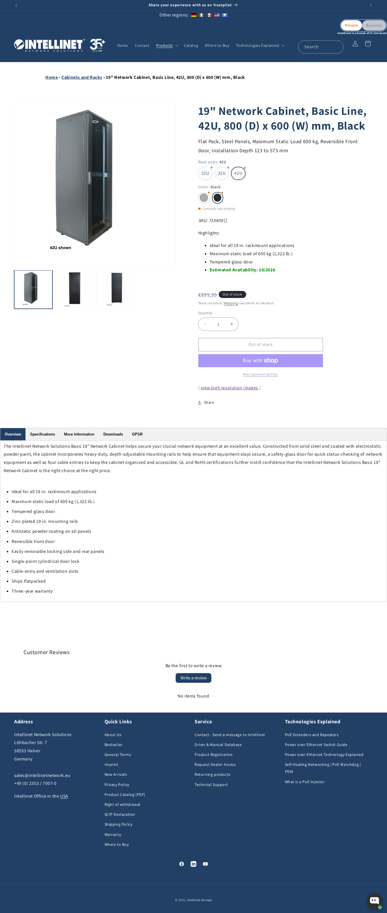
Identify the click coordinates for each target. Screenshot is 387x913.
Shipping (231, 303)
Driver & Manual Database (218, 744)
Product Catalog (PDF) (125, 794)
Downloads (113, 434)
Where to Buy (117, 844)
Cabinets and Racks (81, 77)
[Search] (337, 47)
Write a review (193, 678)
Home (51, 77)
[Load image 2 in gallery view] (74, 289)
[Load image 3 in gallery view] (115, 289)
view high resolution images (229, 388)
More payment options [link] (260, 374)
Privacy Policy (117, 784)
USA (64, 796)
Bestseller (114, 744)
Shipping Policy (119, 824)
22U (205, 173)
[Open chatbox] (374, 901)
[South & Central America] (224, 15)
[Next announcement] (371, 5)
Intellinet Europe (199, 900)
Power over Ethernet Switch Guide (316, 744)
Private (351, 25)
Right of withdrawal (123, 804)
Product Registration (214, 754)
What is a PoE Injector (305, 781)
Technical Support (211, 784)
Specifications (42, 434)
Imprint (111, 764)
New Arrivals (116, 774)
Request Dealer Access (215, 764)
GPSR (137, 434)
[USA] (217, 15)
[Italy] (201, 15)
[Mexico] (209, 15)
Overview (13, 434)
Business (374, 25)
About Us (113, 734)
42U (238, 173)
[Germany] (194, 15)
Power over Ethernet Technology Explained (324, 754)
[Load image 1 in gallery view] (33, 289)
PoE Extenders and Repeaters (312, 734)
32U (222, 173)
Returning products (213, 774)
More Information (79, 434)
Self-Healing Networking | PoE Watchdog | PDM (323, 768)
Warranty (113, 834)
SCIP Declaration (120, 814)
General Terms (118, 754)
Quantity (205, 312)
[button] (166, 45)
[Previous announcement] (16, 5)
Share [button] (209, 402)
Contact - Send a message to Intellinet (230, 734)
